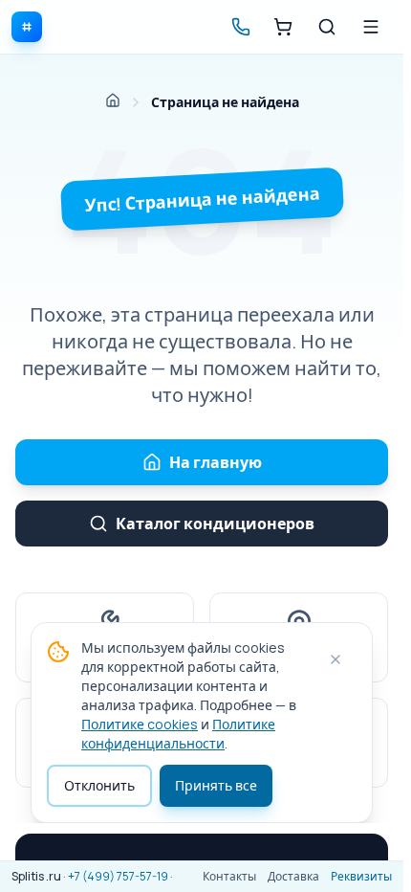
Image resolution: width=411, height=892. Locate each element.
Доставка (293, 876)
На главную (215, 462)
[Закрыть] (335, 659)
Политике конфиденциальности (178, 733)
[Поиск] (327, 27)
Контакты (229, 876)
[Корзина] (283, 27)
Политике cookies (139, 724)
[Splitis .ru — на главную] (26, 26)
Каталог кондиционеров (215, 523)
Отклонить (99, 785)
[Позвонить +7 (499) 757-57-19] (241, 27)
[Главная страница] (112, 100)
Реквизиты (361, 876)
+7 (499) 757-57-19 (118, 876)
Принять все (216, 785)
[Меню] (371, 27)
